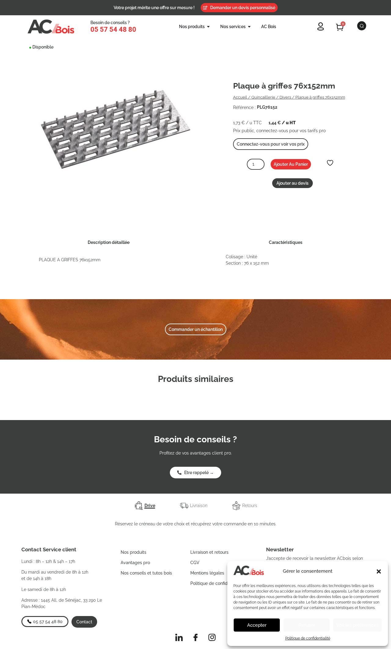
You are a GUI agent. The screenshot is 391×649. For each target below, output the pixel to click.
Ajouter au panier (291, 164)
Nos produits (133, 552)
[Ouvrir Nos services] (249, 27)
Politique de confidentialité (307, 638)
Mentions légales (207, 573)
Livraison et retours (209, 552)
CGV (194, 562)
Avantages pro (135, 562)
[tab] (144, 506)
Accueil (240, 97)
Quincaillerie (263, 97)
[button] (379, 571)
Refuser (306, 625)
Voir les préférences (357, 625)
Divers (285, 97)
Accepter (256, 625)
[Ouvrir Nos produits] (208, 27)
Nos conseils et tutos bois (146, 573)
